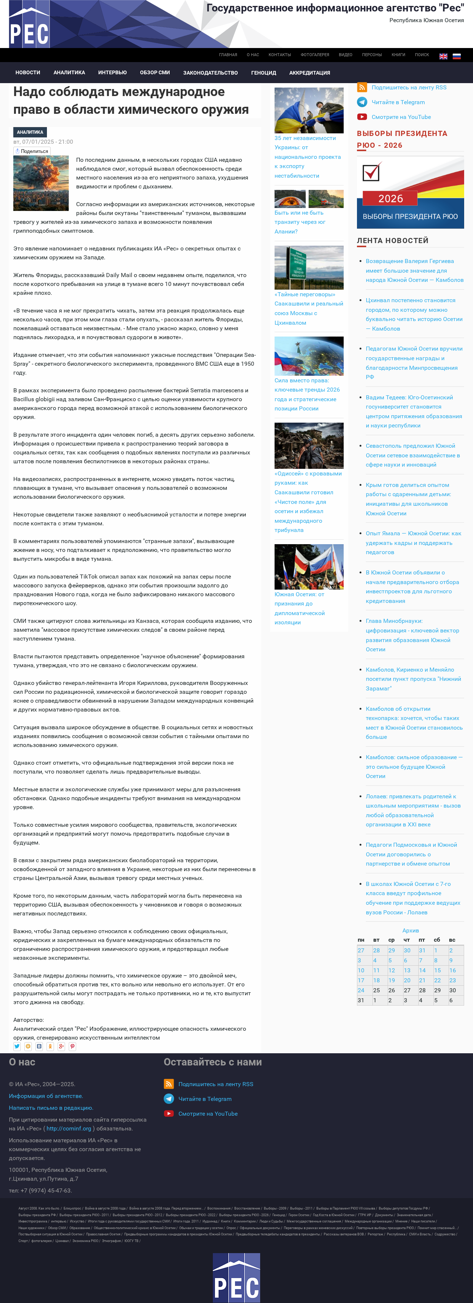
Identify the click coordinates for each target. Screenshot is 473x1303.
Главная (228, 54)
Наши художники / (32, 1228)
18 (376, 980)
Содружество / (446, 1234)
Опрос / (232, 1228)
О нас (253, 54)
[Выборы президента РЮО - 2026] (410, 191)
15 (437, 970)
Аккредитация (309, 73)
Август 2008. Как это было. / (40, 1208)
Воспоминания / (220, 1208)
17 (361, 980)
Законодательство (210, 73)
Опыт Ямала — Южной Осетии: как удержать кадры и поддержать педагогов (414, 543)
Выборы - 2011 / (302, 1208)
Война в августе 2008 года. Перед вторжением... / (167, 1208)
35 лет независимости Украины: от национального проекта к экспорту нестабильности (308, 156)
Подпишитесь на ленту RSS (409, 87)
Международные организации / (369, 1221)
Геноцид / (279, 1215)
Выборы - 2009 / (276, 1208)
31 (422, 950)
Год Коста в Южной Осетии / (335, 1215)
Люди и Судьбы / (272, 1221)
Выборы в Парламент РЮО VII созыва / (346, 1208)
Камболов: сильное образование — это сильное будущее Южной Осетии (414, 767)
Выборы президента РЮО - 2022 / (192, 1215)
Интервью (112, 72)
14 (422, 970)
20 (407, 980)
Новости (28, 72)
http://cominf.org (69, 1128)
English (443, 56)
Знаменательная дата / (415, 1215)
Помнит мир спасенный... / (438, 1228)
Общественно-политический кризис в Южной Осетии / (136, 1228)
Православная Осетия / (104, 1234)
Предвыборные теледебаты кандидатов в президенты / (279, 1234)
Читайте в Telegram (398, 102)
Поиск (422, 54)
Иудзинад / (211, 1221)
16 (452, 970)
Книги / (226, 1221)
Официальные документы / (261, 1228)
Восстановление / (248, 1208)
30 (407, 950)
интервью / (59, 1221)
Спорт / (24, 1241)
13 (407, 970)
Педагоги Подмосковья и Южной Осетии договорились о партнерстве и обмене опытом (411, 854)
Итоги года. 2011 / (187, 1221)
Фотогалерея (315, 54)
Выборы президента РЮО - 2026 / (245, 1215)
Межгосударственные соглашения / (315, 1221)
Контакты (280, 54)
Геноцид (263, 73)
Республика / (397, 1234)
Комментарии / (246, 1221)
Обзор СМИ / (58, 1228)
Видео (346, 54)
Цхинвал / (63, 1241)
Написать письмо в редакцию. (51, 1107)
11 (376, 970)
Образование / (80, 1228)
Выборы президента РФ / (38, 1215)
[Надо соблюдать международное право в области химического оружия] (41, 182)
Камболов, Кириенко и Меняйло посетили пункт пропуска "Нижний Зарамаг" (413, 679)
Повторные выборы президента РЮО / (386, 1228)
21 (422, 980)
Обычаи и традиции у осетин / (202, 1228)
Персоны (372, 54)
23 (452, 980)
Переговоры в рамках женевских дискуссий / (319, 1228)
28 (376, 950)
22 (437, 980)
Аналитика (69, 72)
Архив (410, 930)
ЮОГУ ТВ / (133, 1241)
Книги (398, 54)
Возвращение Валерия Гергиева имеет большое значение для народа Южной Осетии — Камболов (415, 270)
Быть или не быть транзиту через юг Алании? (300, 222)
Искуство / (78, 1221)
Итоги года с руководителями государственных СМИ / (130, 1221)
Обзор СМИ (155, 72)
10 (361, 970)
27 (361, 950)
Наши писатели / (424, 1221)
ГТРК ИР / (366, 1215)
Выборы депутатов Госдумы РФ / (404, 1208)
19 (391, 980)
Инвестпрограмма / (34, 1221)
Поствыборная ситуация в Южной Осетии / (51, 1234)
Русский (456, 56)
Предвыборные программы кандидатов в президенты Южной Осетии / (179, 1234)
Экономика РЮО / (86, 1241)
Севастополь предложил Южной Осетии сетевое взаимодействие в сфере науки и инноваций (413, 455)
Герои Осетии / (300, 1215)
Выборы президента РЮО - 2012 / (138, 1215)
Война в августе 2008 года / (106, 1208)
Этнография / (112, 1241)
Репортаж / (376, 1234)
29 (391, 950)
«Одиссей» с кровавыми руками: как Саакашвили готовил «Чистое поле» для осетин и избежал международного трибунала (308, 502)
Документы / (385, 1215)
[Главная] (236, 1278)
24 (361, 990)
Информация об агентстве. (46, 1095)
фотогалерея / (42, 1241)
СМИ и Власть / (421, 1234)
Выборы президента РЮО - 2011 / (85, 1215)
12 (391, 970)
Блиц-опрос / (74, 1208)
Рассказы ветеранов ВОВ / (345, 1234)
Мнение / (402, 1221)
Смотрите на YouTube (401, 116)
